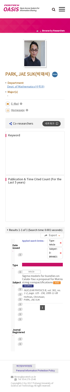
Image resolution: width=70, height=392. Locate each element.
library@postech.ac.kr (25, 377)
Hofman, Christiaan (34, 297)
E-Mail (15, 103)
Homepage (18, 110)
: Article (52, 243)
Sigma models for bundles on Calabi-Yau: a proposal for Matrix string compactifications (42, 281)
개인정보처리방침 (24, 366)
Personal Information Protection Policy (35, 371)
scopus (55, 74)
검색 (53, 9)
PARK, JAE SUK (32, 300)
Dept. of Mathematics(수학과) (25, 86)
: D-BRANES (53, 253)
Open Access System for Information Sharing (21, 9)
